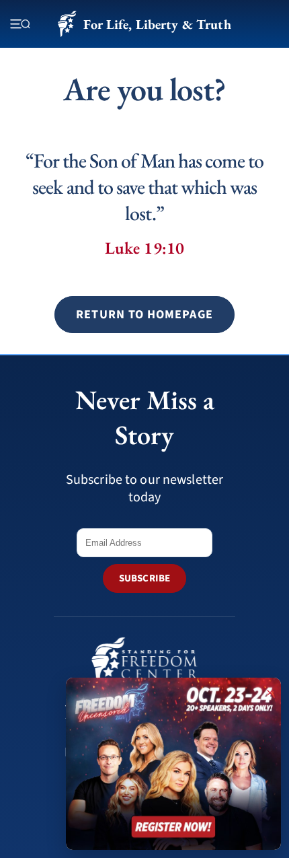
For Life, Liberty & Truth (157, 24)
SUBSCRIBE (144, 578)
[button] (144, 314)
